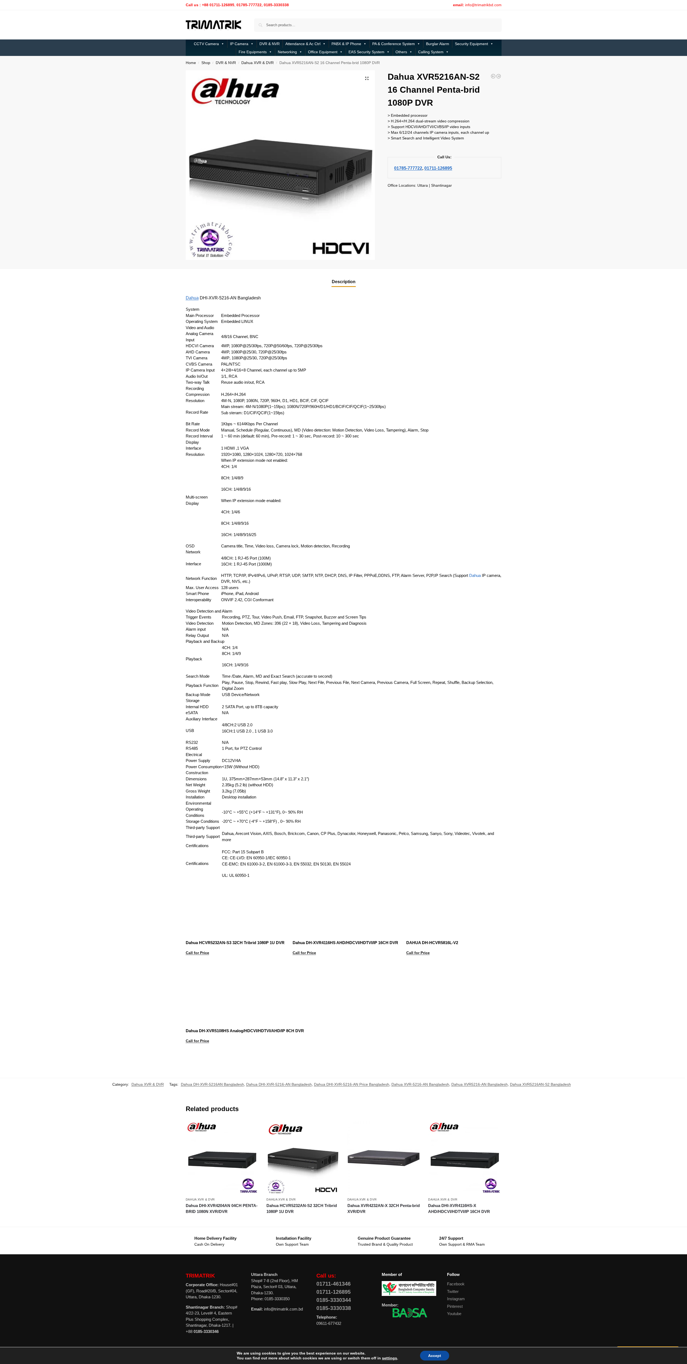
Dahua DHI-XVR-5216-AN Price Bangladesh (351, 1084)
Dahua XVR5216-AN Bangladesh (479, 1084)
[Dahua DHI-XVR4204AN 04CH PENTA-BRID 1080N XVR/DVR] (498, 76)
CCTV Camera (206, 44)
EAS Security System (366, 52)
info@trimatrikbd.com (483, 5)
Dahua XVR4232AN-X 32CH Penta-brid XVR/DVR (383, 1208)
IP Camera (239, 44)
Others (401, 52)
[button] (367, 78)
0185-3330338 (333, 1308)
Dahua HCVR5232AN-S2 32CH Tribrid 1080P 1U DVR (301, 1208)
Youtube (454, 1313)
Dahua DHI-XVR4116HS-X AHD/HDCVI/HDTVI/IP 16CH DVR (459, 1208)
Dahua (192, 298)
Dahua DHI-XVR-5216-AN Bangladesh (279, 1084)
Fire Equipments (253, 52)
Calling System (431, 52)
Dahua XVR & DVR (257, 63)
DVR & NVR (269, 44)
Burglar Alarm (437, 44)
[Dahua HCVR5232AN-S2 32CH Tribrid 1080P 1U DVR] (493, 76)
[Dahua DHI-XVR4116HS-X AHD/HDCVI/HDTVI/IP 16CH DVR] (464, 1157)
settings (386, 1358)
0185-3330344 (333, 1300)
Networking (287, 52)
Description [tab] (344, 281)
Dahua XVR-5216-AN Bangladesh (420, 1084)
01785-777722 (408, 168)
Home (191, 63)
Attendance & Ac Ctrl (302, 44)
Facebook (456, 1284)
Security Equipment (471, 44)
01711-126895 (438, 168)
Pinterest (455, 1306)
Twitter (453, 1291)
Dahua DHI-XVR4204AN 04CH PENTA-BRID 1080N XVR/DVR (222, 1208)
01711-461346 (333, 1284)
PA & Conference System (393, 44)
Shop (205, 63)
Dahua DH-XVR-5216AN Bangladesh (212, 1084)
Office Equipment (322, 52)
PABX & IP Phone (346, 44)
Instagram (456, 1298)
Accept (429, 1355)
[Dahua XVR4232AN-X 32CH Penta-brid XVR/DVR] (383, 1157)
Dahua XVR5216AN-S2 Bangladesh (540, 1084)
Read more (235, 966)
